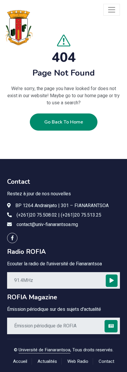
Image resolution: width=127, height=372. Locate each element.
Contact (106, 361)
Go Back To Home (63, 122)
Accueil (20, 361)
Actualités (47, 361)
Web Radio (77, 361)
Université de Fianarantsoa (44, 350)
